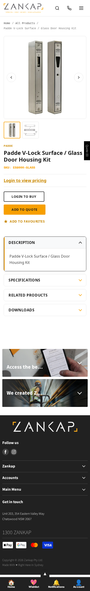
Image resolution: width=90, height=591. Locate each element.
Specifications (24, 280)
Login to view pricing (25, 180)
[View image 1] (12, 130)
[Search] (57, 8)
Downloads (22, 310)
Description (22, 242)
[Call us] (69, 8)
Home (7, 23)
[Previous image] (11, 77)
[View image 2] (30, 130)
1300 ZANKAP (16, 532)
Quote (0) (87, 151)
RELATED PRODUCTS (28, 295)
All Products (25, 23)
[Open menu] (81, 8)
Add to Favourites (27, 221)
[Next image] (78, 77)
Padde (8, 146)
